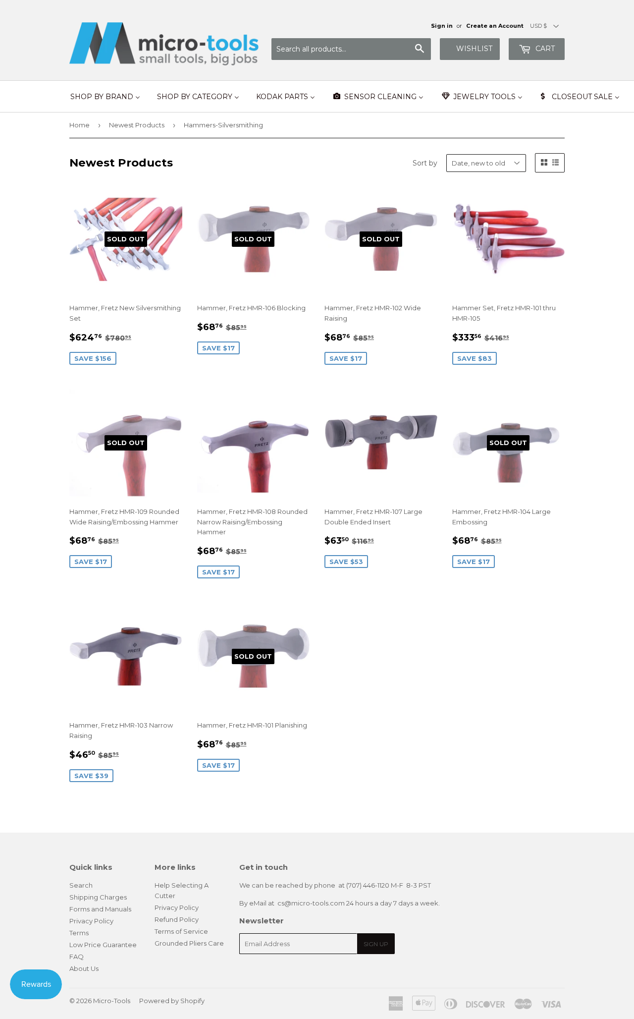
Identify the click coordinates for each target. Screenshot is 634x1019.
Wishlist (474, 48)
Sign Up (376, 944)
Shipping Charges (98, 897)
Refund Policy (177, 919)
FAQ (76, 957)
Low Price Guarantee (103, 945)
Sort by (425, 163)
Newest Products (136, 125)
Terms (79, 933)
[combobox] (351, 49)
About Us (84, 968)
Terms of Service (181, 931)
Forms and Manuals (100, 909)
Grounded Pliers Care (189, 943)
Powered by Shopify (172, 1001)
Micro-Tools (111, 1001)
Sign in (442, 25)
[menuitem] (105, 96)
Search (81, 885)
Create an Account (495, 25)
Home (79, 125)
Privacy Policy (91, 921)
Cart (544, 48)
